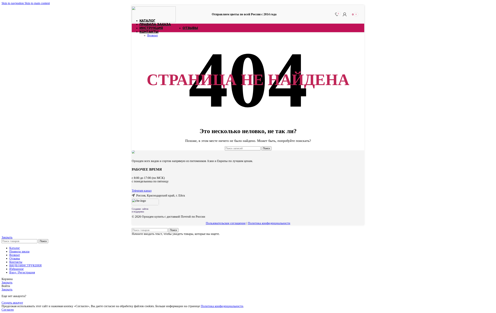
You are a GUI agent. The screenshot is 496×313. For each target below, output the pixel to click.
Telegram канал (142, 190)
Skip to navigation (13, 3)
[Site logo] (154, 21)
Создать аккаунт (12, 302)
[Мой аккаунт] (345, 14)
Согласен (8, 309)
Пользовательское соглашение (226, 223)
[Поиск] (331, 14)
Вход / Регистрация (22, 272)
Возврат (152, 35)
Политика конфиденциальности (269, 223)
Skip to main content (37, 3)
